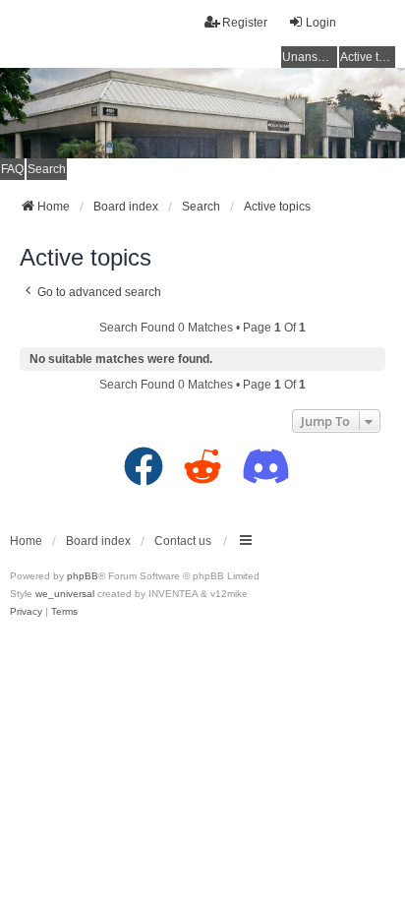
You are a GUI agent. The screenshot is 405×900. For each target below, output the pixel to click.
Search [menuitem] (47, 169)
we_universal (64, 593)
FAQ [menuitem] (12, 169)
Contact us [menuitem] (182, 541)
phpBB (82, 575)
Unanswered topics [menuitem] (309, 57)
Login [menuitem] (321, 23)
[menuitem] (26, 612)
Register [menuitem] (244, 23)
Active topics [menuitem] (367, 57)
